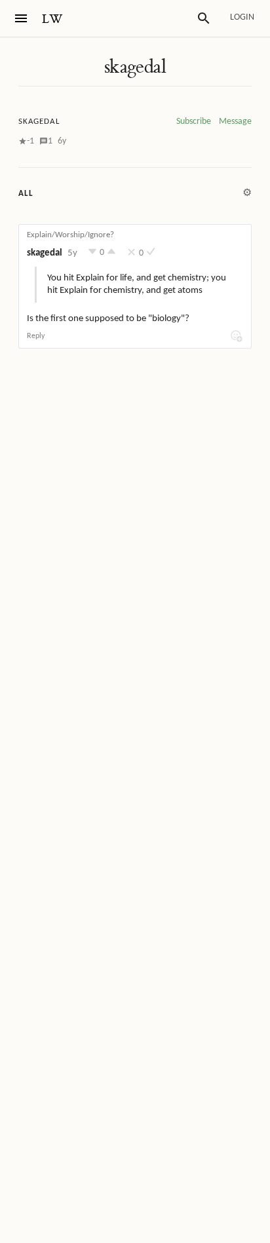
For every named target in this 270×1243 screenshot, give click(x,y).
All (25, 193)
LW (52, 19)
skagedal (135, 67)
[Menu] (21, 18)
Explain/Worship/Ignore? (70, 235)
